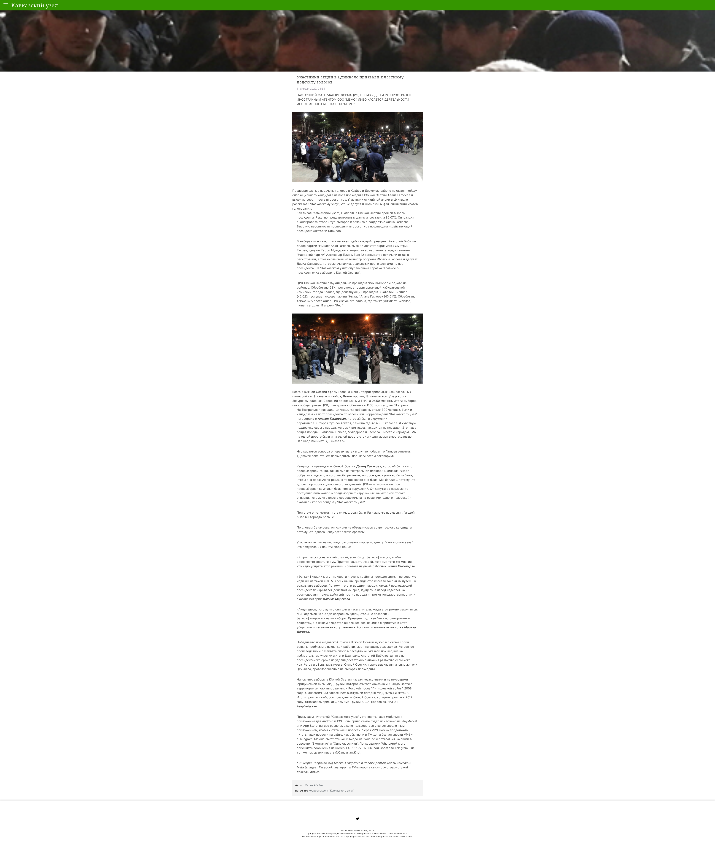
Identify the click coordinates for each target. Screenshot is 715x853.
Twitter (372, 734)
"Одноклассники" (345, 743)
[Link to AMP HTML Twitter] (357, 819)
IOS (339, 721)
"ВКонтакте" (320, 743)
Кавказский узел (326, 213)
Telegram (305, 739)
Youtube (369, 739)
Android (327, 721)
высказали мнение (391, 664)
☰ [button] (5, 5)
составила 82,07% (382, 217)
